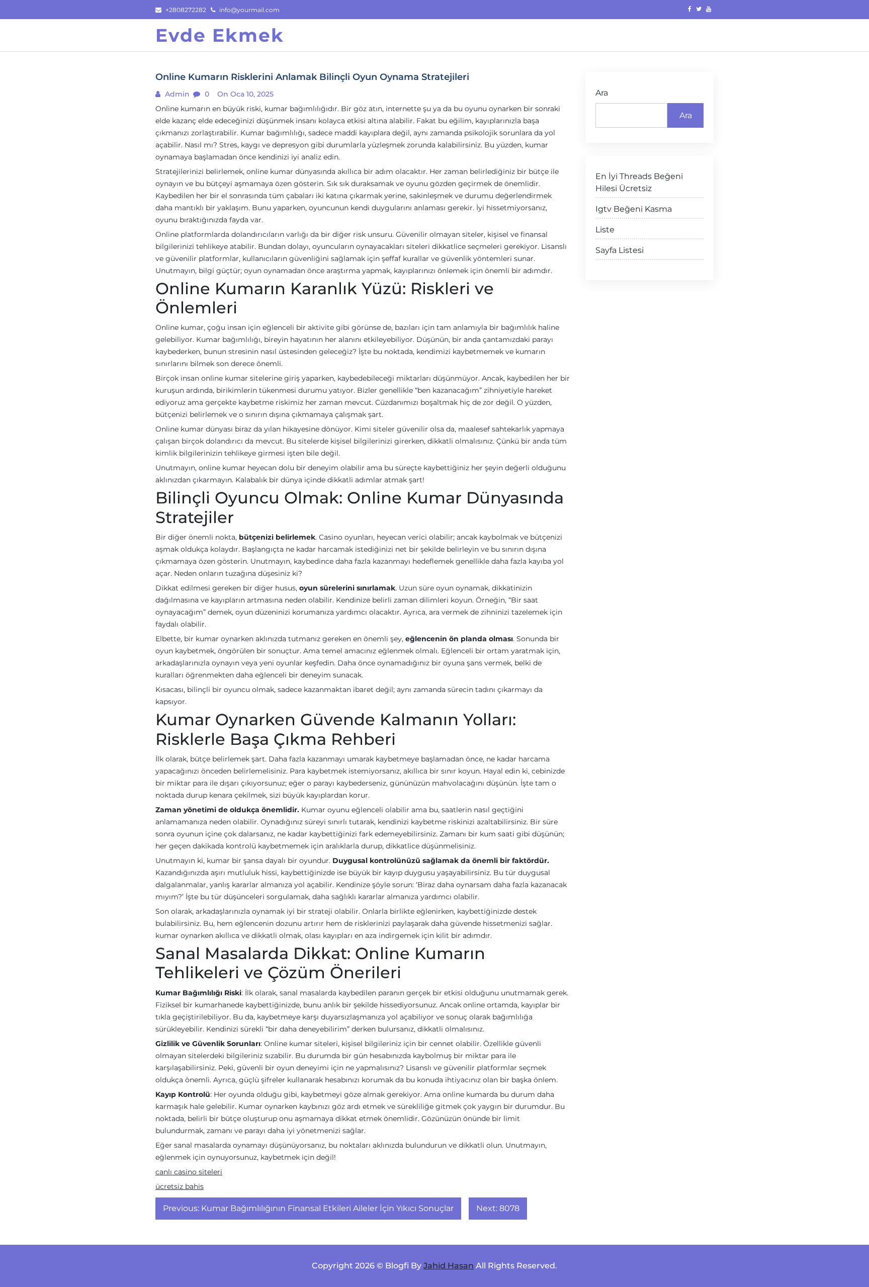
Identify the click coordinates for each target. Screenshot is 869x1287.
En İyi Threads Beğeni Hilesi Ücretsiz (639, 182)
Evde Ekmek (219, 35)
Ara (601, 93)
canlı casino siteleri (188, 1171)
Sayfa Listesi (619, 250)
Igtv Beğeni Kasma (633, 209)
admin (176, 94)
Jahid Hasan (448, 1265)
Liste (605, 229)
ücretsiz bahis (179, 1186)
